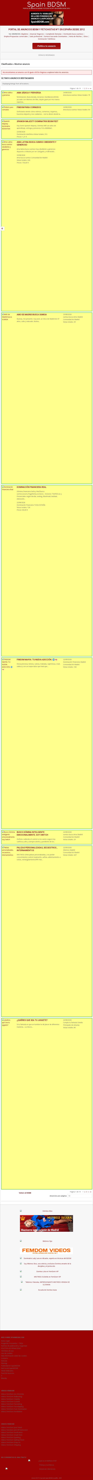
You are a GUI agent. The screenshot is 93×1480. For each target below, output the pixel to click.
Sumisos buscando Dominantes (55, 36)
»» (90, 88)
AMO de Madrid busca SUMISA (32, 314)
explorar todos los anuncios (58, 72)
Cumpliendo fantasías (54, 34)
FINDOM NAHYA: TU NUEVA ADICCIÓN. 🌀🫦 (37, 659)
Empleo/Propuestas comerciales (16, 36)
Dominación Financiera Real (31, 487)
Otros (86, 36)
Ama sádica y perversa (29, 92)
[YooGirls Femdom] (46, 1249)
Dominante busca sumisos (73, 34)
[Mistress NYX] (46, 1324)
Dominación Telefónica (46, 39)
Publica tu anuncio (46, 46)
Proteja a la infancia (46, 1465)
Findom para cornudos (29, 107)
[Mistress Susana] (46, 1216)
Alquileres (24, 34)
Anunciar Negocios (37, 34)
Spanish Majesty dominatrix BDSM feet (37, 121)
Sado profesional (36, 36)
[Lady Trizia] (46, 1236)
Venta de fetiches (75, 36)
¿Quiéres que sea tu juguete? (32, 1020)
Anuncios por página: (58, 1196)
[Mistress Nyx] (46, 1241)
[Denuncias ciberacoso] (46, 1469)
